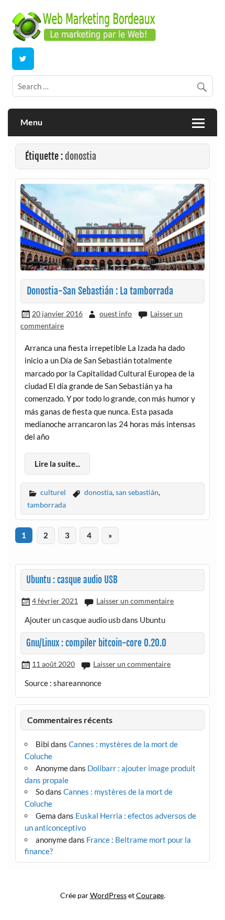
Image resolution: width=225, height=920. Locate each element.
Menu (31, 122)
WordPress (108, 895)
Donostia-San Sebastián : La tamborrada (100, 291)
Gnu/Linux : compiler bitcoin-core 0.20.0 (96, 643)
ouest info (115, 313)
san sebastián (137, 492)
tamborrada (46, 504)
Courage (150, 895)
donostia (98, 492)
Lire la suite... (57, 463)
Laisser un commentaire (135, 600)
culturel (53, 492)
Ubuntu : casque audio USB (72, 579)
